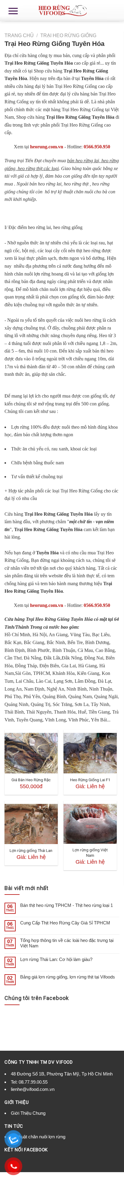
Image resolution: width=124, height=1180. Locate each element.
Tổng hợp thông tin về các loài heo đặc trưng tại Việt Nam (66, 943)
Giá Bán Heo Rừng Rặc (31, 779)
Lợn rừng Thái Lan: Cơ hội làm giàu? (56, 959)
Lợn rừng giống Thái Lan (31, 850)
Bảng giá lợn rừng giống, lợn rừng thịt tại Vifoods (67, 976)
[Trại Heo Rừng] (62, 10)
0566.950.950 (97, 146)
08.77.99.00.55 (33, 1082)
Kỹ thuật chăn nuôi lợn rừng (38, 1136)
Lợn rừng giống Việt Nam (90, 852)
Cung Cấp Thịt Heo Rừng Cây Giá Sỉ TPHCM (65, 922)
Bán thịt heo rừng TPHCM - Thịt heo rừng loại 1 (66, 905)
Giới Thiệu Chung (28, 1113)
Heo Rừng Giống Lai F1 (90, 779)
